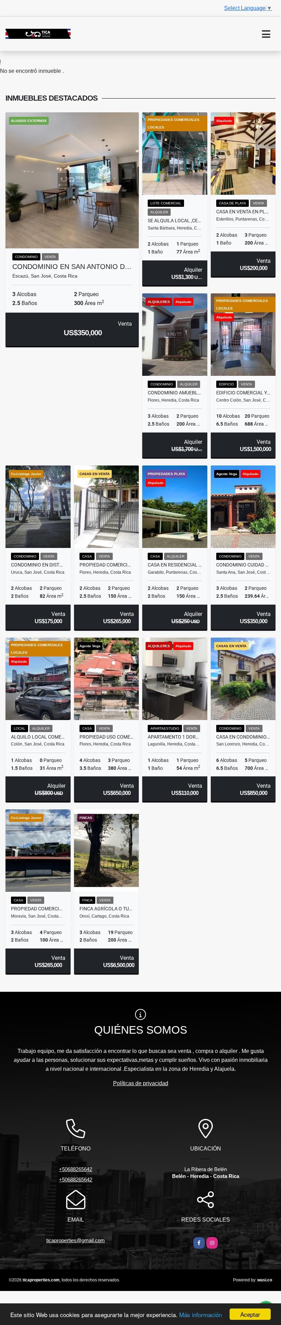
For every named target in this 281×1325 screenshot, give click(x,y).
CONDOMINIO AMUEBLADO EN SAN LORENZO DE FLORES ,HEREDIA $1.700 (175, 392)
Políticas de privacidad (140, 1083)
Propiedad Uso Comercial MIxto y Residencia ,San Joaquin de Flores (107, 737)
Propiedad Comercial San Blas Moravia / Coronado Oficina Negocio (38, 908)
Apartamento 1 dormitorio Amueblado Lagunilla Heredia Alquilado (175, 737)
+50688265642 (75, 1169)
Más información (200, 1314)
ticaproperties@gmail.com (75, 1240)
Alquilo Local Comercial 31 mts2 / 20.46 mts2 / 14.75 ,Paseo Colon (38, 737)
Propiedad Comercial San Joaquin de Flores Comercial (107, 565)
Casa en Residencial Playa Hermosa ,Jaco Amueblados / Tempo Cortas (175, 565)
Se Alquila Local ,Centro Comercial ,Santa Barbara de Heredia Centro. (175, 220)
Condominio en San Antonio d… (72, 266)
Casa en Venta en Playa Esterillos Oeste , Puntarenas (243, 211)
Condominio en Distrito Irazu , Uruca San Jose (38, 565)
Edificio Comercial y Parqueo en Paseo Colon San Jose (243, 392)
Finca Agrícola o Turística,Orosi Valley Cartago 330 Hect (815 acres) (107, 908)
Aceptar (250, 1314)
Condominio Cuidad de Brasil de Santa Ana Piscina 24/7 (243, 565)
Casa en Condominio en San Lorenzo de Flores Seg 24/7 (243, 737)
